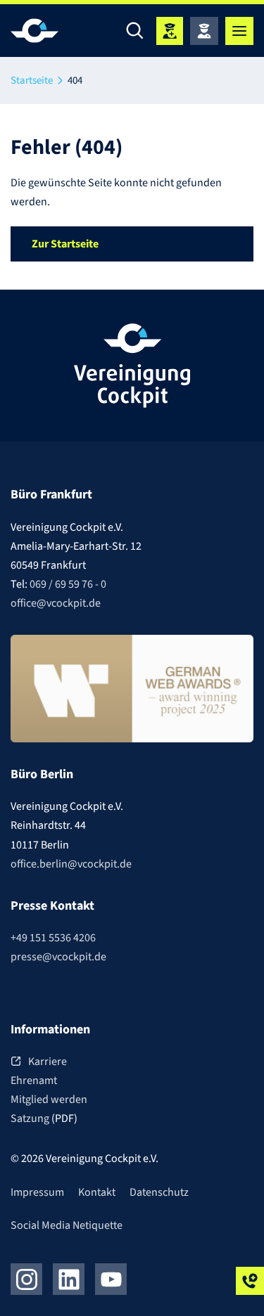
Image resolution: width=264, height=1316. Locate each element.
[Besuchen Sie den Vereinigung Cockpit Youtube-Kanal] (111, 1279)
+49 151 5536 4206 (53, 938)
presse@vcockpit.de (58, 957)
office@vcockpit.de (56, 603)
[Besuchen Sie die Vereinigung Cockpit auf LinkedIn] (68, 1279)
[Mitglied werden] (169, 31)
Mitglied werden (49, 1099)
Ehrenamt (34, 1080)
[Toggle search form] (135, 31)
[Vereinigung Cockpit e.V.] (53, 30)
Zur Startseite (65, 244)
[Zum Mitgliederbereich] (204, 31)
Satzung (31, 1118)
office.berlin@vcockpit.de (71, 864)
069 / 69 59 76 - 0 (68, 584)
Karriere (47, 1061)
